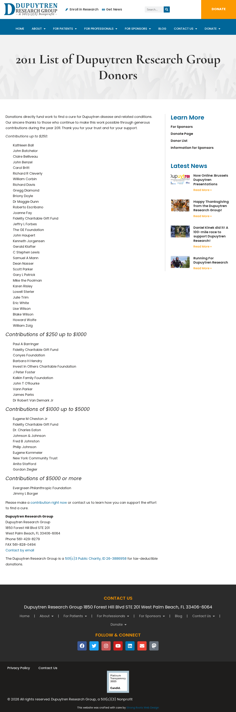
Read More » (202, 190)
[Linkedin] (130, 645)
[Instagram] (106, 645)
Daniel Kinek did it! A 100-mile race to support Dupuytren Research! (210, 234)
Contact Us (183, 29)
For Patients (63, 29)
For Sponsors (136, 29)
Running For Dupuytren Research (210, 260)
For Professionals (99, 29)
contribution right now (48, 502)
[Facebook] (82, 645)
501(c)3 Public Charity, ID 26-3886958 (95, 558)
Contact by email (20, 550)
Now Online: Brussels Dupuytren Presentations (210, 179)
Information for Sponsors (192, 148)
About (37, 29)
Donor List (179, 141)
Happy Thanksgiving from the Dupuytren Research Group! (211, 206)
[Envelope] (142, 645)
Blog (162, 29)
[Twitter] (94, 645)
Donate (211, 29)
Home (20, 29)
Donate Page (182, 134)
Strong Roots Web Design (142, 707)
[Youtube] (118, 645)
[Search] (167, 9)
